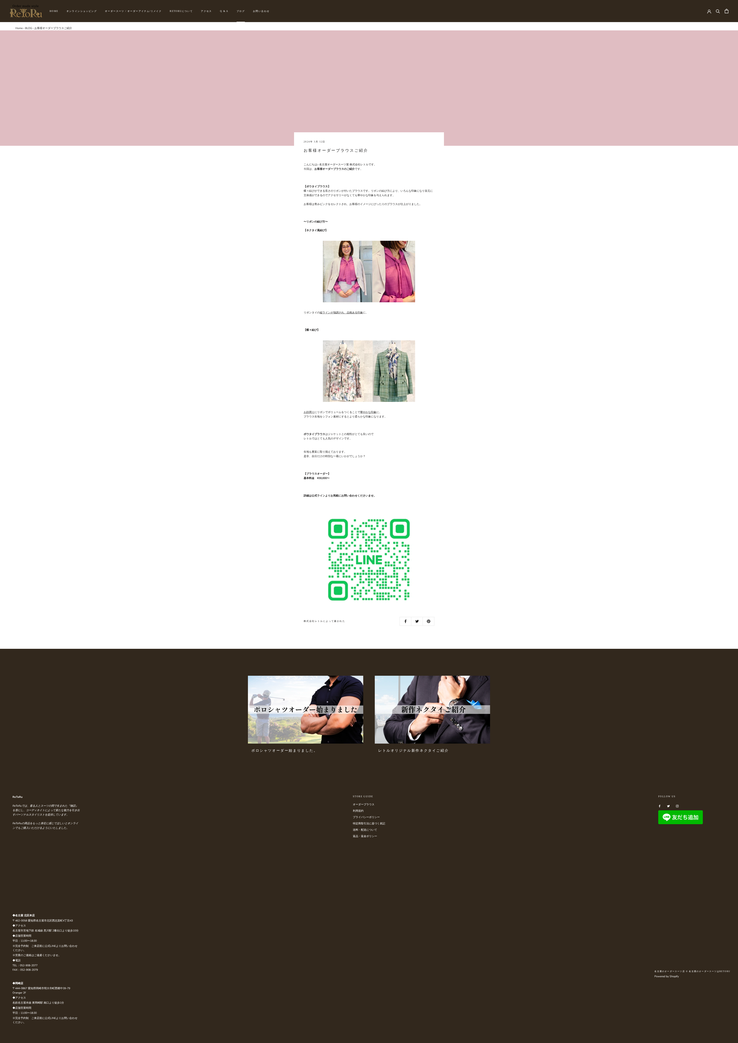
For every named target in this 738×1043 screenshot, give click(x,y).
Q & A (224, 11)
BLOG (28, 28)
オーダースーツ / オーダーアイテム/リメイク (133, 11)
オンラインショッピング (81, 11)
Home (19, 28)
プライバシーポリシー (366, 817)
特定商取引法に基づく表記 (369, 823)
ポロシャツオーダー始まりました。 (284, 750)
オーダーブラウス (363, 804)
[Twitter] (668, 806)
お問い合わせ (261, 11)
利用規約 (358, 811)
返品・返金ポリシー (365, 836)
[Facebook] (659, 806)
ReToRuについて (181, 11)
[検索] (718, 11)
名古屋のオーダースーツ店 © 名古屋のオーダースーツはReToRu (692, 971)
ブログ (241, 11)
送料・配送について (365, 830)
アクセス (206, 11)
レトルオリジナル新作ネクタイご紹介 (413, 750)
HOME (54, 11)
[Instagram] (677, 806)
